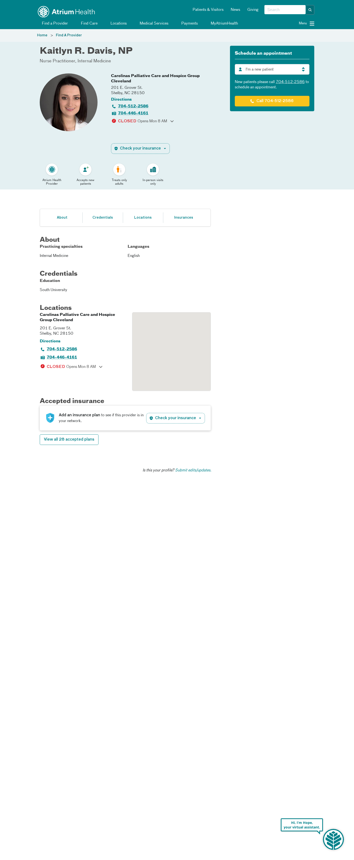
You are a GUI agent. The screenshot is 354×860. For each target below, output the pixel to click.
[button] (310, 10)
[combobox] (285, 10)
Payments (189, 24)
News (235, 10)
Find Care (89, 24)
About (62, 217)
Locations (118, 24)
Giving (252, 10)
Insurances (183, 217)
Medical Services (153, 24)
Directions (121, 100)
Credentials (102, 217)
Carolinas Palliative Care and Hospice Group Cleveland (155, 78)
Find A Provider (69, 35)
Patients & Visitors (208, 10)
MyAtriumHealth (224, 24)
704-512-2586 (133, 106)
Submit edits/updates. (193, 470)
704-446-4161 (133, 113)
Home (42, 35)
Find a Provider (54, 24)
